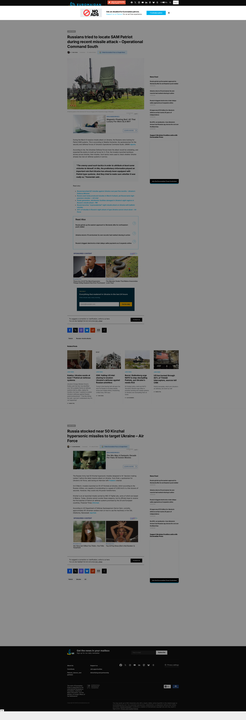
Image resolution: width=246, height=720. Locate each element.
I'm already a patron (156, 13)
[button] (163, 2)
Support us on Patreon (114, 14)
